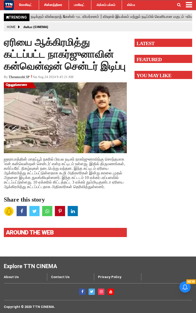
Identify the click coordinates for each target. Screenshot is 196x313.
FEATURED (149, 59)
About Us (11, 277)
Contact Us (60, 277)
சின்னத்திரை (53, 5)
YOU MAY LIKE (154, 75)
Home (11, 27)
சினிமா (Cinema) (35, 27)
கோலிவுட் (25, 5)
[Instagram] (101, 292)
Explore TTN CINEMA (30, 266)
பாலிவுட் (79, 5)
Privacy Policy (109, 277)
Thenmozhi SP (19, 77)
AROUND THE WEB (30, 232)
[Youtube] (110, 292)
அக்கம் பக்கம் (105, 5)
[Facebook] (82, 292)
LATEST (145, 43)
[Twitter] (92, 292)
